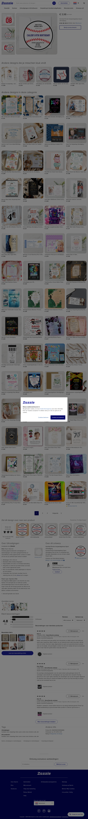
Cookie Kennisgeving (45, 409)
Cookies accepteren (58, 417)
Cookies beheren (43, 417)
